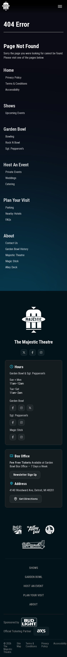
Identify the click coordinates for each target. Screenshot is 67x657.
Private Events (13, 172)
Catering (10, 184)
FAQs (8, 219)
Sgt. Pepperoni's (14, 148)
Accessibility (12, 89)
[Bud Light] (29, 622)
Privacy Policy (13, 77)
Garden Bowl (15, 129)
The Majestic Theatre (10, 6)
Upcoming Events (15, 113)
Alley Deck (11, 267)
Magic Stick (12, 261)
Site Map (19, 645)
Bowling (9, 136)
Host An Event (16, 164)
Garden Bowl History (16, 249)
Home (9, 70)
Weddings (10, 178)
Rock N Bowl (12, 142)
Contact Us (11, 243)
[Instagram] (41, 352)
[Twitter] (24, 352)
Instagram (21, 408)
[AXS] (41, 631)
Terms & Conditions (16, 83)
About (9, 235)
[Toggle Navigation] (59, 6)
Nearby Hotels (13, 213)
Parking (9, 207)
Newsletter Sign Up (25, 474)
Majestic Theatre (14, 255)
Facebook (13, 408)
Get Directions (28, 499)
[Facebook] (32, 352)
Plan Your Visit (17, 200)
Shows (9, 105)
